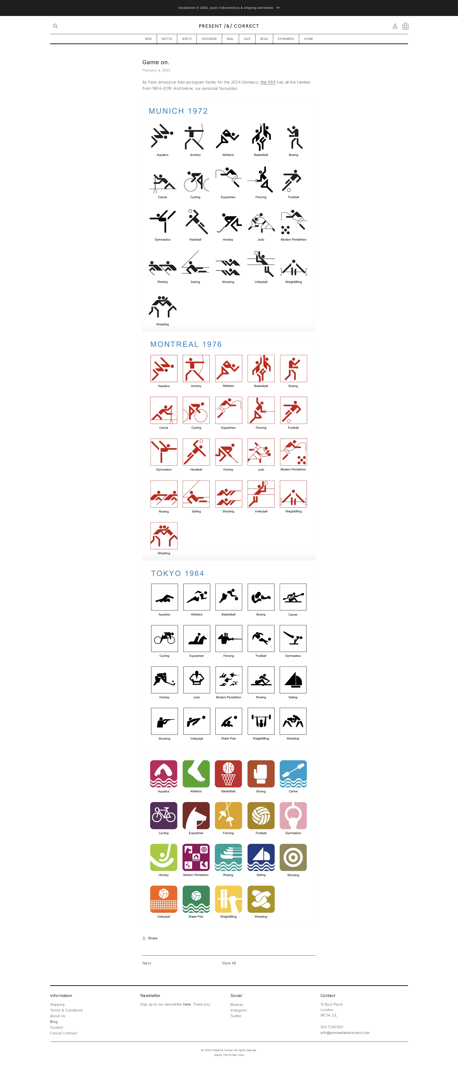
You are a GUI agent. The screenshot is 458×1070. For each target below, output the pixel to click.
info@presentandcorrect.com (345, 1033)
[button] (55, 26)
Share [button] (152, 938)
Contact (56, 1027)
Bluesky (236, 1004)
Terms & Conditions (66, 1010)
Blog (53, 1022)
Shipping (57, 1004)
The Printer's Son (233, 1055)
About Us (58, 1016)
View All (229, 963)
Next (146, 963)
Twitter (236, 1016)
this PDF (268, 82)
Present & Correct (222, 1050)
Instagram (238, 1010)
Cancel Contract (63, 1033)
